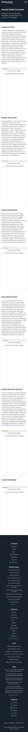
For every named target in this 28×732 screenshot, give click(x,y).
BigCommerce (14, 628)
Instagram (15, 710)
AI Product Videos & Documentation (14, 654)
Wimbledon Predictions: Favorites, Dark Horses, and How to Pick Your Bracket (14, 691)
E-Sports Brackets (14, 602)
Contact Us (14, 560)
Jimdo (14, 633)
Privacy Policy (20, 723)
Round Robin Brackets (14, 580)
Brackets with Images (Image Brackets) (14, 590)
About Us (14, 546)
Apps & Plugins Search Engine (14, 662)
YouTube (15, 708)
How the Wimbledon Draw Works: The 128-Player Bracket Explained (14, 674)
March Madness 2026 (14, 570)
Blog (13, 552)
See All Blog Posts (13, 695)
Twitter (15, 716)
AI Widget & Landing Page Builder (14, 651)
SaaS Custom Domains (14, 657)
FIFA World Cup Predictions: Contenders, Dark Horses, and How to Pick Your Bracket (14, 687)
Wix (13, 620)
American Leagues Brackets (14, 597)
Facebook (15, 702)
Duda (13, 631)
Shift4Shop (14, 636)
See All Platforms (13, 638)
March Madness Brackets (14, 578)
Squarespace (14, 617)
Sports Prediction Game (14, 649)
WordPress (14, 615)
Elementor (14, 625)
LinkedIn (15, 705)
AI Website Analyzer (14, 659)
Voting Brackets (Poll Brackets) (14, 594)
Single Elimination (14, 572)
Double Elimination (14, 575)
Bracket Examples (14, 554)
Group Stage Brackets (14, 583)
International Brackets (14, 599)
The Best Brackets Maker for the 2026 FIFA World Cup (14, 683)
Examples (13, 604)
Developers (14, 557)
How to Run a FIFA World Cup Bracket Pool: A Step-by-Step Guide (14, 670)
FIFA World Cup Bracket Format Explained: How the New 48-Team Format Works (14, 679)
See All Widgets (13, 562)
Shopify (14, 612)
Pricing (14, 549)
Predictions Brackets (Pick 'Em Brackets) (14, 586)
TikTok (15, 713)
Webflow (14, 623)
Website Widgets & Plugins (14, 646)
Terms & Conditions (9, 723)
